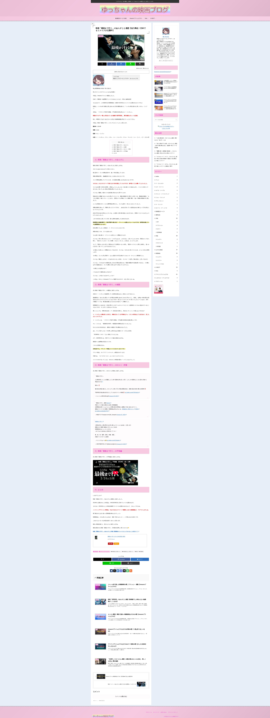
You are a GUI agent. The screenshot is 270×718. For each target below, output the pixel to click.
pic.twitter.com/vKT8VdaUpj (132, 392)
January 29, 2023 (113, 396)
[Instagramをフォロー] (121, 570)
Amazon (116, 543)
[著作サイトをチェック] (111, 570)
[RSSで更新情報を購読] (130, 570)
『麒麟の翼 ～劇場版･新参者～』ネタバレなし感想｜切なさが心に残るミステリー (165, 152)
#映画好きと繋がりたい (128, 409)
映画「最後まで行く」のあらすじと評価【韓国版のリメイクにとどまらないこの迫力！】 (115, 531)
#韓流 (136, 409)
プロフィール (149, 712)
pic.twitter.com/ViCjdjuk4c (113, 440)
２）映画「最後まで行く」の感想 (119, 147)
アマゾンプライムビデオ (104, 551)
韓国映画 (96, 551)
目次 (119, 142)
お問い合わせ (163, 712)
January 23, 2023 (121, 444)
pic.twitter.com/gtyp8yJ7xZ (101, 411)
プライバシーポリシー (173, 712)
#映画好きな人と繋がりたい (128, 551)
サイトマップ (156, 712)
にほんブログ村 (166, 128)
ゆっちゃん (166, 36)
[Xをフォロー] (114, 570)
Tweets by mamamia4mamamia (162, 71)
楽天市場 (110, 543)
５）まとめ (114, 153)
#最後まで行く (98, 421)
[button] (139, 64)
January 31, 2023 (121, 414)
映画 (137, 551)
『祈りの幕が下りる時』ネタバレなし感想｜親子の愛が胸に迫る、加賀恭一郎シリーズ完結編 (165, 145)
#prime (108, 403)
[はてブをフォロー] (117, 570)
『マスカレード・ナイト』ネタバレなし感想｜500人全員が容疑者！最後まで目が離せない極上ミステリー (165, 158)
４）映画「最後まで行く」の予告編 (119, 151)
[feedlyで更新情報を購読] (127, 570)
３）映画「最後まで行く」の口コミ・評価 (121, 149)
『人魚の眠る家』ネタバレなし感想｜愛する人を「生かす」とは (165, 139)
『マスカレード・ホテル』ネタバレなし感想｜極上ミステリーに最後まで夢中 (165, 165)
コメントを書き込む (121, 696)
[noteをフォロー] (124, 570)
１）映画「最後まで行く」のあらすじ (120, 145)
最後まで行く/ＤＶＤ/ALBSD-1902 (116, 536)
